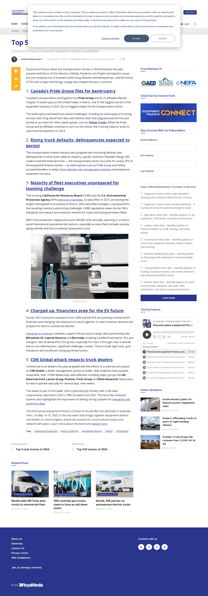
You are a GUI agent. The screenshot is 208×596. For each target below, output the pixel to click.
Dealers (15, 30)
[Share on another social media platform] (15, 87)
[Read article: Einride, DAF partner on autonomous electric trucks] (114, 484)
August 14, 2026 (62, 512)
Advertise (17, 543)
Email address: (149, 139)
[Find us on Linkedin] (141, 547)
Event (24, 24)
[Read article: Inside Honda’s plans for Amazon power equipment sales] (150, 405)
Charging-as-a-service (39, 333)
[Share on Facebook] (15, 71)
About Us (16, 538)
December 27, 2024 (57, 59)
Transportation (78, 59)
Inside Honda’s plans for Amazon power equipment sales (178, 403)
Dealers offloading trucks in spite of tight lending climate (179, 421)
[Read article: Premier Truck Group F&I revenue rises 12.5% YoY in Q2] (150, 442)
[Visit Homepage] (20, 12)
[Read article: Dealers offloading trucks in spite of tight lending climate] (150, 423)
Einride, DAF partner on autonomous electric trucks (113, 502)
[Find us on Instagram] (157, 547)
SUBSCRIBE (190, 12)
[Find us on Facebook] (149, 547)
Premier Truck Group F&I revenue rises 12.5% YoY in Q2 (178, 440)
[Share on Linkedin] (15, 79)
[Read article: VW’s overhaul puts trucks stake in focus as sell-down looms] (72, 484)
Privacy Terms (19, 552)
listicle (109, 431)
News (14, 24)
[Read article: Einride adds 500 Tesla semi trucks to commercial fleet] (30, 484)
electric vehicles (69, 431)
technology (122, 431)
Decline (163, 38)
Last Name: (147, 171)
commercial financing (45, 431)
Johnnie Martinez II (31, 59)
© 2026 (15, 585)
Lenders (26, 30)
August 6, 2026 (171, 429)
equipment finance (92, 431)
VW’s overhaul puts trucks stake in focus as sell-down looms (70, 504)
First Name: (147, 155)
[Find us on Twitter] (165, 547)
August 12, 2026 (104, 509)
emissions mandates (70, 200)
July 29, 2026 (170, 448)
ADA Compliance (21, 557)
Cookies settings (110, 38)
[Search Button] (195, 24)
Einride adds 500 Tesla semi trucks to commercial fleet (28, 502)
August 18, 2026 (20, 509)
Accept (136, 38)
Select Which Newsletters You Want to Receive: (168, 186)
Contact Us (17, 548)
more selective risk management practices (85, 169)
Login (186, 23)
